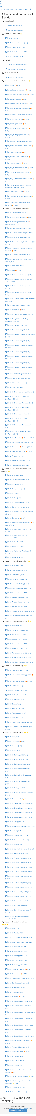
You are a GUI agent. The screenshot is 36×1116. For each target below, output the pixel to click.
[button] (1, 2)
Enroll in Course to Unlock (18, 1111)
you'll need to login (25, 1108)
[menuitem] (1, 4)
